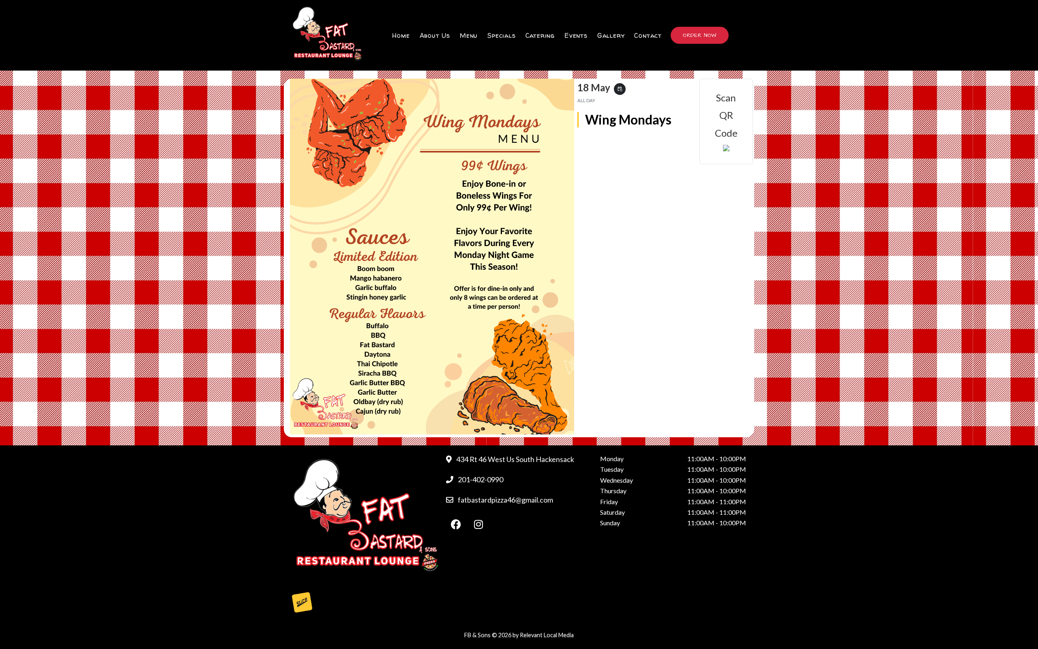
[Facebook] (456, 524)
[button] (700, 35)
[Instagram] (478, 524)
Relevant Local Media (547, 635)
